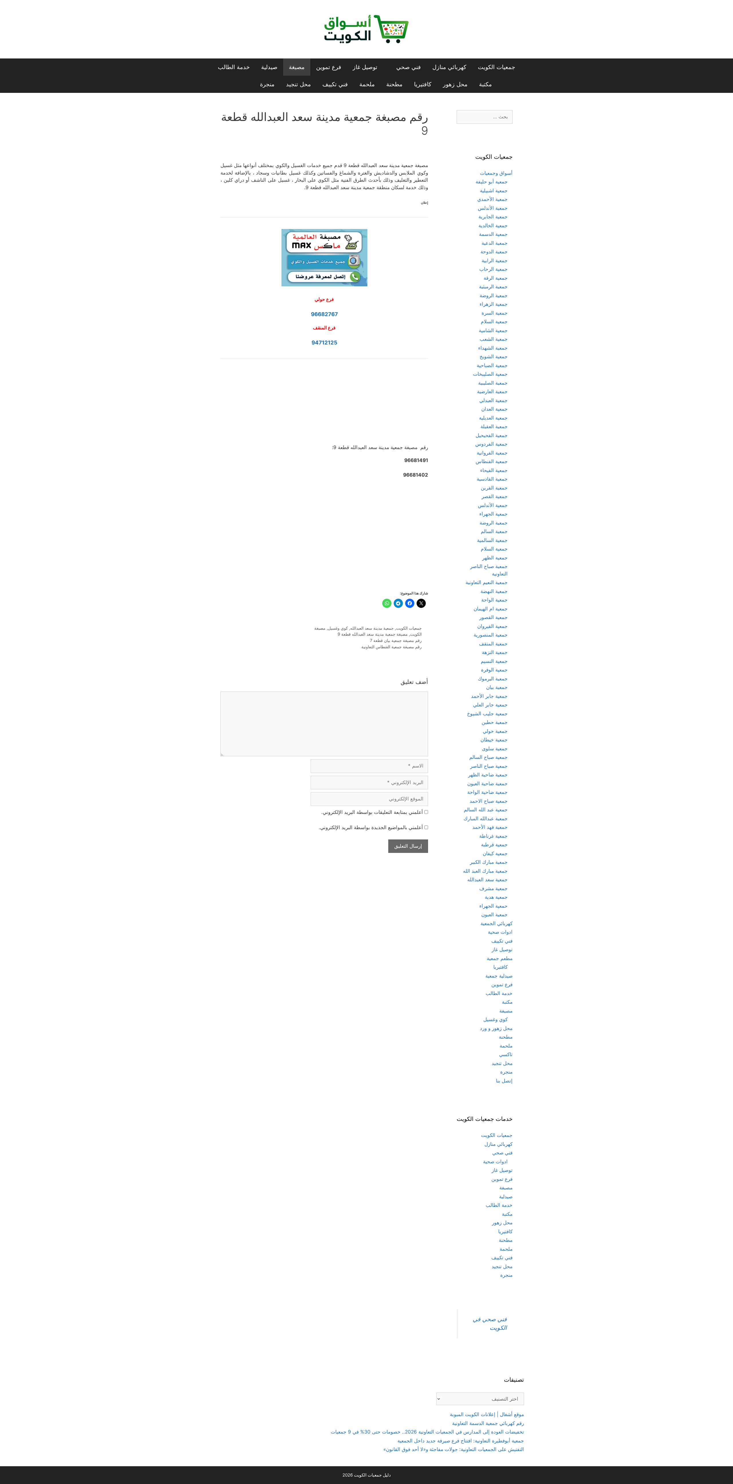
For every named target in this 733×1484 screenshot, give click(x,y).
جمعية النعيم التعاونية (487, 582)
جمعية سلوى (495, 748)
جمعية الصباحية (492, 365)
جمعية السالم (494, 531)
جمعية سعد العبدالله (487, 879)
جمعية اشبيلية (494, 190)
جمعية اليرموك (493, 679)
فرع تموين (328, 67)
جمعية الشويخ (494, 356)
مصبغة (297, 67)
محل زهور (455, 84)
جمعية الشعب (494, 339)
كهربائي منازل (449, 67)
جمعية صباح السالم (488, 757)
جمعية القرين (494, 488)
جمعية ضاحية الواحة (487, 792)
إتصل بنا (504, 1081)
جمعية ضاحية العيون (487, 783)
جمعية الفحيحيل (492, 435)
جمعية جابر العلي (490, 705)
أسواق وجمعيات (496, 173)
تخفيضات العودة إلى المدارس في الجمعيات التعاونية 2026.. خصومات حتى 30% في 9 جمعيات (427, 1432)
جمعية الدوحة (494, 251)
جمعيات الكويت (496, 67)
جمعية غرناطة (493, 836)
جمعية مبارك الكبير (489, 862)
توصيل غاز (365, 67)
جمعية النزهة (495, 652)
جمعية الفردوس (491, 444)
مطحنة (394, 84)
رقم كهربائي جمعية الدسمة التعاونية (488, 1423)
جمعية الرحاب (493, 269)
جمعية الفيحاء (494, 470)
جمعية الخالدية (493, 225)
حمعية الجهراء (493, 906)
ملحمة (367, 84)
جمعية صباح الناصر (489, 766)
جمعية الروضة (494, 295)
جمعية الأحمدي (492, 199)
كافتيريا (422, 84)
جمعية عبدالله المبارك (486, 818)
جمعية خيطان (494, 740)
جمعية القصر (495, 496)
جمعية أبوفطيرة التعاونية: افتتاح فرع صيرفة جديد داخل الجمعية (460, 1441)
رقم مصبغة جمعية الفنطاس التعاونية (391, 646)
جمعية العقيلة (494, 426)
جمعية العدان (494, 409)
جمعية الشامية (493, 330)
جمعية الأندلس (493, 208)
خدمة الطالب (234, 67)
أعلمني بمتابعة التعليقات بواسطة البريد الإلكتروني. (372, 812)
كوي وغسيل (338, 628)
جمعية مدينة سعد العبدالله (372, 628)
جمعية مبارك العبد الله (485, 871)
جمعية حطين (495, 722)
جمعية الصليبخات (490, 374)
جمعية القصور (493, 617)
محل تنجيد (298, 84)
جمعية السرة (495, 313)
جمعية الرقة (496, 278)
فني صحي (408, 67)
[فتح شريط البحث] (244, 84)
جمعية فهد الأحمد (490, 827)
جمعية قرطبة (494, 844)
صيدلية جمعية (499, 976)
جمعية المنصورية (491, 635)
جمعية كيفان (495, 853)
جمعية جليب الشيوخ (487, 713)
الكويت (416, 634)
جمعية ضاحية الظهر (488, 775)
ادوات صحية (500, 932)
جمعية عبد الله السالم (486, 810)
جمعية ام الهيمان (491, 609)
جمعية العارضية (492, 391)
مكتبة (485, 84)
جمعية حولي (495, 731)
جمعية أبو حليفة (492, 182)
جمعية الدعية (495, 243)
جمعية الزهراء (494, 304)
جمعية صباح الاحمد (489, 801)
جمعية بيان (497, 687)
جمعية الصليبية (493, 383)
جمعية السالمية (492, 540)
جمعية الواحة (494, 600)
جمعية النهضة (494, 591)
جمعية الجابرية (493, 217)
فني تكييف (335, 84)
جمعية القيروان (492, 626)
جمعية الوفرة (494, 670)
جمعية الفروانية (492, 453)
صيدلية (269, 67)
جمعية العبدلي (493, 400)
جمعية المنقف (493, 644)
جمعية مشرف (493, 888)
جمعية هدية (496, 897)
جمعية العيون (494, 914)
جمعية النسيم (494, 661)
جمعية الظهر (495, 558)
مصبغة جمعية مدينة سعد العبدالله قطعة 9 (373, 634)
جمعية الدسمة (493, 234)
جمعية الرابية (495, 260)
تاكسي (506, 1054)
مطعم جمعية (500, 958)
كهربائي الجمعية (496, 923)
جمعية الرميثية (493, 286)
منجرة (267, 84)
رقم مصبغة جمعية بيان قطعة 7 (396, 640)
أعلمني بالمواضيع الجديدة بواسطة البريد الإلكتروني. (371, 827)
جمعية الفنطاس (492, 461)
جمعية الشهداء (493, 348)
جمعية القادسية (492, 479)
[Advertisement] (324, 406)
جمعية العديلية (493, 418)
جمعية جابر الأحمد (489, 696)
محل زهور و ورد (496, 1028)
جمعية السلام (494, 321)
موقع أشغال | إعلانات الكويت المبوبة (487, 1414)
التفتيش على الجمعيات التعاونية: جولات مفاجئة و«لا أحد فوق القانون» (453, 1449)
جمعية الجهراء (493, 514)
